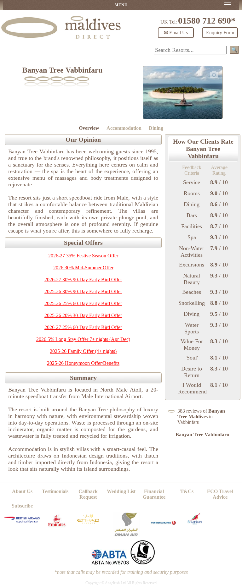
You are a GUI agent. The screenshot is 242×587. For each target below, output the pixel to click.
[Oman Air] (126, 535)
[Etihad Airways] (88, 525)
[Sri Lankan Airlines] (194, 522)
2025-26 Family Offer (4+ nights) (83, 351)
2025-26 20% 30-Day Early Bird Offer (83, 315)
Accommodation (124, 128)
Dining (156, 128)
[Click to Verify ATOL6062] (142, 563)
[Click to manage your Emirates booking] (56, 527)
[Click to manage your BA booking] (22, 521)
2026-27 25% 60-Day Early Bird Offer (83, 327)
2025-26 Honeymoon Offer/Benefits (83, 363)
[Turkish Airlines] (164, 527)
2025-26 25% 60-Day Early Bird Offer (83, 303)
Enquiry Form (220, 32)
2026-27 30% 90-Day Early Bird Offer (83, 279)
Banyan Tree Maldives (201, 413)
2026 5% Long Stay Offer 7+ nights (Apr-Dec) (83, 339)
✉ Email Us (176, 32)
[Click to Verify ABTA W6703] (110, 563)
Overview (89, 128)
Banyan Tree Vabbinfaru (202, 434)
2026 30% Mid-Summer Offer (83, 267)
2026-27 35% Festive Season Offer (83, 255)
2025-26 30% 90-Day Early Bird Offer (83, 291)
